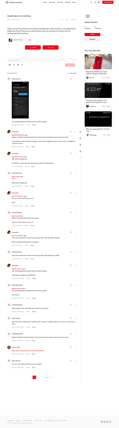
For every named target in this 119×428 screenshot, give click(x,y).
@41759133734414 (17, 157)
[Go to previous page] (30, 377)
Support (18, 420)
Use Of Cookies (62, 420)
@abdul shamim (17, 269)
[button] (99, 2)
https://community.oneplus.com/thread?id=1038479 (28, 351)
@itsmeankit (16, 176)
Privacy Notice (27, 420)
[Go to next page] (42, 377)
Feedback (10, 420)
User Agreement (50, 420)
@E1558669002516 (18, 135)
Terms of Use (38, 420)
